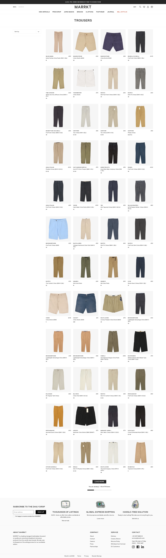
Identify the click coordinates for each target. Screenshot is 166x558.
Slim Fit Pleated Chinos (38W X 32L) (83, 469)
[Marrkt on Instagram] (133, 547)
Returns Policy (115, 541)
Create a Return (116, 539)
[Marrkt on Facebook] (138, 547)
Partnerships (94, 546)
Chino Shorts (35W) (51, 320)
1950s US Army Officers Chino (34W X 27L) (56, 95)
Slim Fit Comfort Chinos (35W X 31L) (111, 396)
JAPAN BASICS (69, 12)
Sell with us (135, 518)
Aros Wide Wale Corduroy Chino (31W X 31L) (111, 170)
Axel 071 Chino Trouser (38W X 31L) (83, 169)
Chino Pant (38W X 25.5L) (80, 396)
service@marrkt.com (138, 538)
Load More (99, 482)
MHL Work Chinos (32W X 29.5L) (110, 432)
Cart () (151, 7)
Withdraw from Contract (118, 544)
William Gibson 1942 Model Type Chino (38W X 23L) (137, 358)
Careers (92, 541)
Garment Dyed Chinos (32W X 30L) (55, 432)
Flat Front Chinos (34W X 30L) (54, 207)
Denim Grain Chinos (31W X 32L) (137, 283)
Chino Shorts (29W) (78, 58)
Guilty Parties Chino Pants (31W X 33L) (56, 58)
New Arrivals (44, 12)
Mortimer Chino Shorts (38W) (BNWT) (83, 432)
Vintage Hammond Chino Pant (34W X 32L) (84, 246)
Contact (92, 539)
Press (92, 544)
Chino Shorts (76, 95)
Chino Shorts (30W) (106, 58)
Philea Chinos (131, 133)
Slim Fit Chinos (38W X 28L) (108, 245)
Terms (79, 556)
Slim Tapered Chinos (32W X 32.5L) (110, 207)
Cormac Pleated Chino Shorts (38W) (111, 320)
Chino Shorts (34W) (78, 320)
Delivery (113, 536)
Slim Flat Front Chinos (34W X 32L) (110, 95)
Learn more (100, 518)
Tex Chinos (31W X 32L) (79, 133)
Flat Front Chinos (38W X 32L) (54, 133)
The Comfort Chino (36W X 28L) (55, 283)
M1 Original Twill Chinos (52, 396)
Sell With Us (122, 12)
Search (140, 7)
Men (14, 7)
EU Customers (115, 546)
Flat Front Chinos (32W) (52, 245)
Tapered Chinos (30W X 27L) (136, 469)
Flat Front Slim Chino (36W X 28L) (137, 245)
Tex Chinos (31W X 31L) (107, 133)
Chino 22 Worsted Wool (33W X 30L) (138, 432)
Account (148, 7)
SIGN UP (41, 512)
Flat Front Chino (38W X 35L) (136, 58)
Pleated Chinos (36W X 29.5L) (54, 169)
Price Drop (56, 12)
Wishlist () (143, 7)
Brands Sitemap (97, 556)
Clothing (89, 12)
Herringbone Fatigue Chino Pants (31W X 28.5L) (110, 358)
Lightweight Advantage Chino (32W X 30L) (138, 320)
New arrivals (65, 520)
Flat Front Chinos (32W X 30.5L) (137, 396)
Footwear (100, 12)
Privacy (86, 556)
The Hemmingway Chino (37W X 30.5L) (110, 469)
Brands (80, 12)
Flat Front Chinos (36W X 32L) (136, 169)
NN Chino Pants (77, 283)
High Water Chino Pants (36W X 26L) (83, 207)
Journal (110, 12)
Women (21, 7)
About (92, 536)
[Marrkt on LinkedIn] (142, 547)
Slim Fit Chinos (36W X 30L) (136, 95)
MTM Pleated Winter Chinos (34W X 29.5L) (138, 208)
